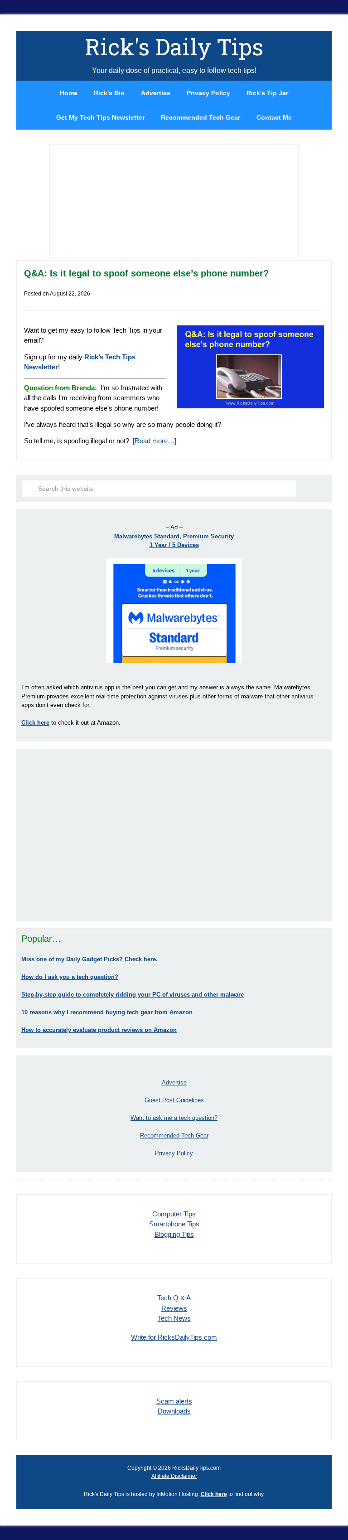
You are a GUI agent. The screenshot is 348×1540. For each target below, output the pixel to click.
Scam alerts (174, 1401)
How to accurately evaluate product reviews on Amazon (99, 1030)
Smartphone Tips (174, 1224)
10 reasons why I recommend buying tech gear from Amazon (107, 1012)
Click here (214, 1494)
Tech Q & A (174, 1298)
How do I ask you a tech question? (69, 976)
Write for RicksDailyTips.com (174, 1337)
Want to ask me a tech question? (174, 1117)
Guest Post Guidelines (174, 1100)
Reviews (174, 1308)
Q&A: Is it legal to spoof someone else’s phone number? (146, 273)
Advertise (174, 1082)
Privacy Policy (174, 1153)
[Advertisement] (174, 834)
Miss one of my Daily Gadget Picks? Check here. (89, 959)
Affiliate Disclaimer (174, 1476)
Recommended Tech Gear (174, 1135)
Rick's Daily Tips (174, 47)
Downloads (174, 1411)
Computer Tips (174, 1214)
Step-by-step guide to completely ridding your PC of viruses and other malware (132, 994)
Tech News (174, 1318)
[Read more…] (154, 441)
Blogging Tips (174, 1234)
